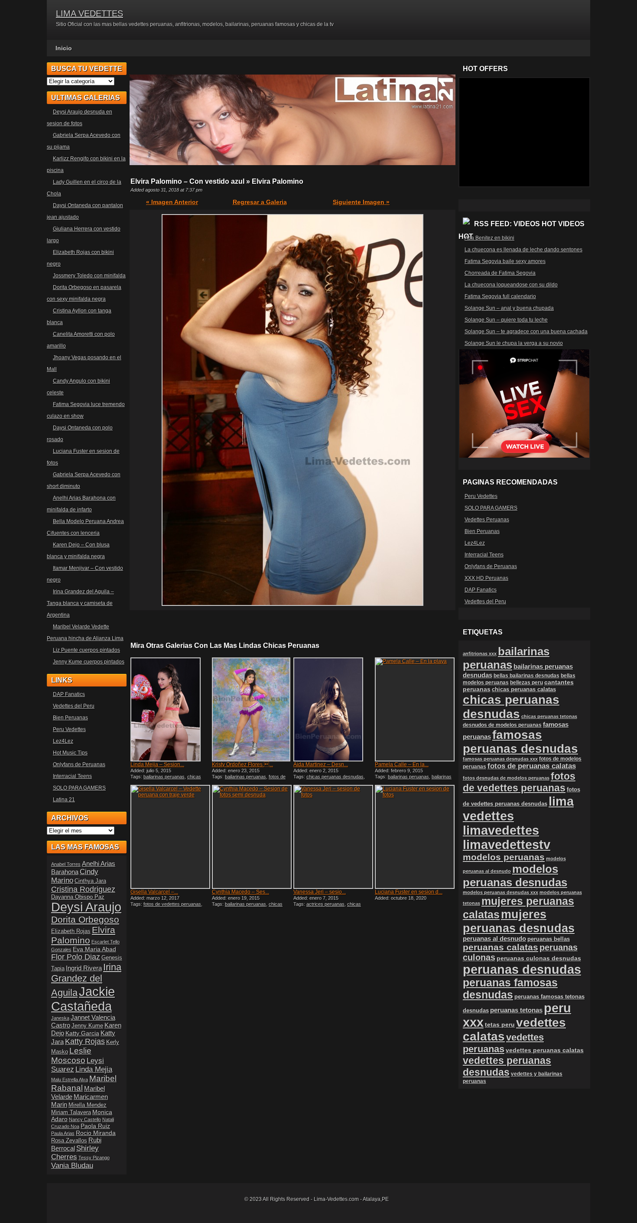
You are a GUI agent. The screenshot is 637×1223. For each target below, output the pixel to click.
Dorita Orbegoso (85, 919)
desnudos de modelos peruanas (502, 725)
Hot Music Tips (70, 753)
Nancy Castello (85, 1119)
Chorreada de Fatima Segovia (500, 273)
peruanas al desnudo (494, 938)
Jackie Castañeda (83, 998)
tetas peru (500, 1024)
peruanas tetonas (516, 1010)
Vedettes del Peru (73, 706)
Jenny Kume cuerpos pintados (88, 662)
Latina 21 (64, 800)
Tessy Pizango (94, 1157)
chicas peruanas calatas (524, 689)
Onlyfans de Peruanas (79, 764)
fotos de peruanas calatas (532, 766)
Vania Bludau (72, 1165)
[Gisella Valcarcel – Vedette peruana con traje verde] (170, 837)
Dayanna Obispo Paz (77, 897)
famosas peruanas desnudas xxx (500, 758)
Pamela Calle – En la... (402, 764)
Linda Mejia (93, 1069)
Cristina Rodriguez (83, 889)
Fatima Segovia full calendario (500, 296)
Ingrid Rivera (84, 968)
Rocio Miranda (96, 1132)
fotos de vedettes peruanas (249, 779)
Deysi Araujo (86, 907)
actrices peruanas (325, 904)
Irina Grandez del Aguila (86, 980)
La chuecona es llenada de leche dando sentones (523, 250)
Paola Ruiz (95, 1125)
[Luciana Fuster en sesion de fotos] (415, 837)
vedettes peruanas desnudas (507, 1066)
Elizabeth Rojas (71, 931)
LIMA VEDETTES (89, 13)
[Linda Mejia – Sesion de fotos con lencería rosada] (170, 709)
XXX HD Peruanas (486, 578)
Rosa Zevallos (69, 1141)
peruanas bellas (548, 939)
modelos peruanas (504, 857)
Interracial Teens (72, 776)
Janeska (60, 1018)
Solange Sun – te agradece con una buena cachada (526, 332)
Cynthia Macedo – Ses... (240, 892)
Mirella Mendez (87, 1105)
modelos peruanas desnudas (515, 875)
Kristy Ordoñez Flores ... (242, 764)
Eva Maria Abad (94, 949)
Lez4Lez (63, 741)
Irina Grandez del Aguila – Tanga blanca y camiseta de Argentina (80, 603)
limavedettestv (506, 845)
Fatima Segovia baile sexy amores (505, 261)
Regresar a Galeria (260, 201)
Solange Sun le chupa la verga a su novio (514, 343)
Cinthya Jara (90, 881)
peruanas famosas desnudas (510, 989)
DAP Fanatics (69, 694)
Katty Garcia (82, 1033)
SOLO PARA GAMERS (79, 788)
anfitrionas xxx (480, 653)
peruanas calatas (500, 947)
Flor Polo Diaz (75, 957)
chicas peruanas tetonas (549, 716)
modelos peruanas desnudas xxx (500, 892)
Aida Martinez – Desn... (320, 764)
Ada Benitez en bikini (489, 238)
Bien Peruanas (70, 718)
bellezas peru (526, 682)
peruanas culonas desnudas (539, 958)
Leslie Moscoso (71, 1055)
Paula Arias (63, 1133)
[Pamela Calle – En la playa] (415, 709)
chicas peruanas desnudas (165, 779)
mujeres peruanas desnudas (519, 921)
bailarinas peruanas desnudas (413, 779)
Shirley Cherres (75, 1152)
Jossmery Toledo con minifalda (89, 276)
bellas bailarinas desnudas (526, 675)
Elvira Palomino (83, 935)
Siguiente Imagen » (361, 201)
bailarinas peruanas (164, 776)
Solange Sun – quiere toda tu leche (506, 320)
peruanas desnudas (522, 969)
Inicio (63, 48)
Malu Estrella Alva (69, 1079)
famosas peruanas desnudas (520, 741)
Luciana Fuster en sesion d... (408, 892)
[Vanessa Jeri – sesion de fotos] (333, 837)
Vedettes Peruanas (487, 520)
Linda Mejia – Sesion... (157, 764)
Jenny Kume (87, 1026)
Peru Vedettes (69, 729)
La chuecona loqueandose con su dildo (511, 285)
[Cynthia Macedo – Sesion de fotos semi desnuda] (252, 837)
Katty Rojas (85, 1041)
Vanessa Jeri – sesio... (319, 892)
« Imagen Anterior (172, 201)
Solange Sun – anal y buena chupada (509, 308)
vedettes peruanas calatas (545, 1050)
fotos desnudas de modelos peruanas (506, 778)
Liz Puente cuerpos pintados (86, 650)
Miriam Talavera (71, 1112)
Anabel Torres (66, 864)
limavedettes (501, 830)
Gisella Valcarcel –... (154, 892)
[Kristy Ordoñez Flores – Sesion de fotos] (252, 709)
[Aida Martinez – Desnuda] (333, 709)
